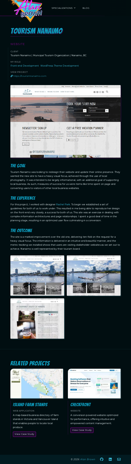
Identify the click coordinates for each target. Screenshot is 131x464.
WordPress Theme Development (59, 65)
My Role (16, 62)
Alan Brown (87, 459)
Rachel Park (63, 204)
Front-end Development (25, 65)
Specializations (62, 8)
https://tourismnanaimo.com (29, 76)
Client (14, 51)
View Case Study (24, 434)
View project (19, 72)
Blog (86, 8)
